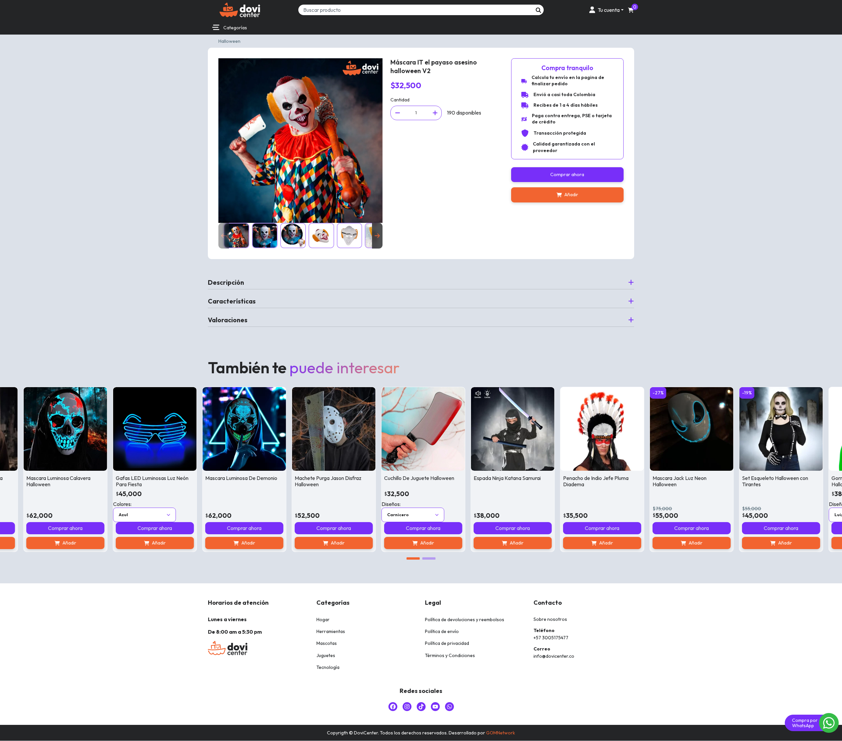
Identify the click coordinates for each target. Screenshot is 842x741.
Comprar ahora (567, 174)
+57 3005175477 (550, 638)
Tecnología (327, 667)
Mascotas (326, 643)
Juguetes (325, 655)
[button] (605, 10)
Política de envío (442, 631)
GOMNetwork (500, 733)
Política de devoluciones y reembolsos (464, 619)
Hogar (323, 619)
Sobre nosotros (550, 619)
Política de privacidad (447, 643)
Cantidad (399, 100)
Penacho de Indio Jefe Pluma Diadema (561, 481)
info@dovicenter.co (553, 656)
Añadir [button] (214, 543)
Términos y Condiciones (450, 655)
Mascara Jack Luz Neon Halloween (645, 481)
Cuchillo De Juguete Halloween (385, 478)
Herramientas (330, 631)
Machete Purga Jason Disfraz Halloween (293, 481)
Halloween (229, 41)
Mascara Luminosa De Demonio (207, 478)
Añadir (571, 195)
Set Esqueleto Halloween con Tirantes (741, 481)
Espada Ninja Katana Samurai (473, 478)
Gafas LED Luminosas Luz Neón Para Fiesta (118, 481)
